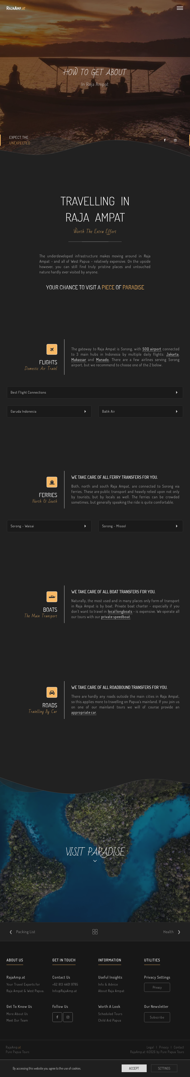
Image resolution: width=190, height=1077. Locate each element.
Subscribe (157, 1017)
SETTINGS (164, 1068)
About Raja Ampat (111, 991)
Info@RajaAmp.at (64, 991)
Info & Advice (108, 984)
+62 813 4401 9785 (65, 984)
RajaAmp (15, 8)
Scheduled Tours (110, 1014)
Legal (150, 1047)
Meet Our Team (17, 1020)
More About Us (17, 1014)
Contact (179, 1047)
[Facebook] (57, 1017)
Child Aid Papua (109, 1020)
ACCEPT (134, 1068)
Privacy (157, 987)
